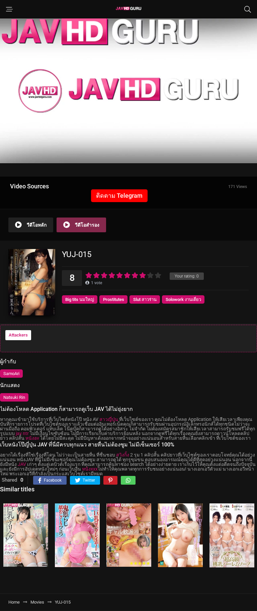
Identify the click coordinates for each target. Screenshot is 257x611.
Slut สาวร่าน (145, 299)
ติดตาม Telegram (119, 195)
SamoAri (11, 373)
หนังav (32, 438)
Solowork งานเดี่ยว (183, 299)
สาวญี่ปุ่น (108, 419)
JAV (22, 464)
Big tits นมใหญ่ (79, 299)
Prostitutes (113, 299)
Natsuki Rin (14, 397)
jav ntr (22, 433)
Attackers (18, 335)
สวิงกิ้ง (122, 454)
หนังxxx (90, 469)
